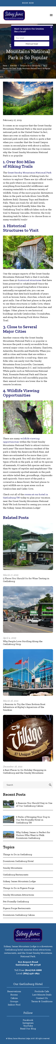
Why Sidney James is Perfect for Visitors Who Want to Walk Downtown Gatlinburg (33, 835)
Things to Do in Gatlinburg (30, 66)
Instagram (28, 1022)
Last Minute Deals (42, 994)
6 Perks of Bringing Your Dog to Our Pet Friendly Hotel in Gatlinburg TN (33, 819)
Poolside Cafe (42, 991)
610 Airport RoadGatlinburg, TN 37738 (28, 963)
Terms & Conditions (42, 1001)
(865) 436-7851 (31, 973)
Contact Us (42, 998)
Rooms (14, 994)
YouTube (28, 1025)
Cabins (14, 998)
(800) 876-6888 (33, 970)
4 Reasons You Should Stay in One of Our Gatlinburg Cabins (34, 804)
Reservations (14, 991)
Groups (14, 1001)
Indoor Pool (14, 1004)
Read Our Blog (28, 1028)
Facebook (28, 1020)
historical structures (29, 280)
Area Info (13, 66)
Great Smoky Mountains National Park (30, 172)
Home (5, 66)
